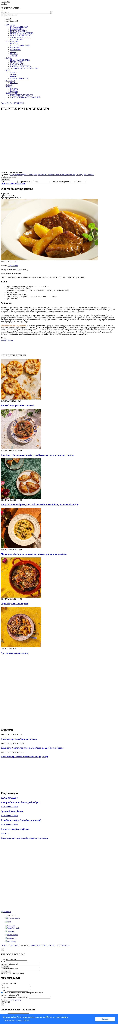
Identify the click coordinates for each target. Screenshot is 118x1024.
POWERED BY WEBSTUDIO (43, 945)
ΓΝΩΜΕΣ (14, 54)
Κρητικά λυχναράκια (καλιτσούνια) (17, 405)
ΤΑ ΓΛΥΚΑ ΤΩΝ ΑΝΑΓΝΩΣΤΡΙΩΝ (24, 68)
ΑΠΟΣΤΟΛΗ (6, 971)
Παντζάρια (79, 175)
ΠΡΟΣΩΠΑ (14, 48)
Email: (3, 961)
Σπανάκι (72, 175)
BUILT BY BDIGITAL (10, 945)
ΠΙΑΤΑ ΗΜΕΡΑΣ (17, 29)
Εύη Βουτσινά (13, 266)
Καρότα (66, 175)
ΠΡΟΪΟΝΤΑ (10, 81)
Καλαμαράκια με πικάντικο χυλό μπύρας (20, 802)
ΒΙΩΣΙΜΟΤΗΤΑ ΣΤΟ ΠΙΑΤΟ (21, 95)
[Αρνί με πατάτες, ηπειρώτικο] (21, 647)
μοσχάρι (4, 340)
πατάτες (10, 340)
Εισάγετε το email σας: (9, 969)
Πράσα (34, 175)
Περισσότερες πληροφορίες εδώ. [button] (17, 1020)
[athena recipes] (12, 935)
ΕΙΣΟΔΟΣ (5, 966)
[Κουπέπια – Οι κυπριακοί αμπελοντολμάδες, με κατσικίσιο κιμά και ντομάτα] (21, 448)
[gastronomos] (11, 938)
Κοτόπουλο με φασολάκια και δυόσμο (19, 739)
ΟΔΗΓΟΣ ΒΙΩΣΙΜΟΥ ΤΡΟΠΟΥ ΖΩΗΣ (25, 97)
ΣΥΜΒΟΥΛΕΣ (15, 50)
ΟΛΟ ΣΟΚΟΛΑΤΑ (17, 64)
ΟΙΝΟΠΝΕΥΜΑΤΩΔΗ (19, 79)
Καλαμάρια (42, 175)
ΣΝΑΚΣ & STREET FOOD (20, 35)
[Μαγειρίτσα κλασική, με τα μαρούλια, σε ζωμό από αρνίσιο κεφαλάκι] (21, 547)
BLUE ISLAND (16, 39)
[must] (8, 922)
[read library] (11, 941)
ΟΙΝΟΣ (13, 72)
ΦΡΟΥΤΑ (5, 834)
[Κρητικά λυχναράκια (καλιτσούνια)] (21, 399)
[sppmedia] (6, 912)
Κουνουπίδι (58, 175)
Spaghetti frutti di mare (12, 811)
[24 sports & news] (13, 918)
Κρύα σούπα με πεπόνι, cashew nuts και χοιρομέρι (24, 756)
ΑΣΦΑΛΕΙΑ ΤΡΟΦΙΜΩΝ (20, 45)
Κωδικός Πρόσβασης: (9, 964)
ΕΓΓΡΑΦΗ (5, 1002)
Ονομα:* (4, 985)
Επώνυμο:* (5, 988)
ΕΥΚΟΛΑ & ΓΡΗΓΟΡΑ (19, 27)
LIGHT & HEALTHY (18, 31)
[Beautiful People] (12, 928)
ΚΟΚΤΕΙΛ (14, 76)
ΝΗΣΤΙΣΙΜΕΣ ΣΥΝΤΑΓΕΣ (20, 37)
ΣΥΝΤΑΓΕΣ (10, 25)
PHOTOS (14, 83)
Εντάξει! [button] (105, 1019)
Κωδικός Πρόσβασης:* (9, 995)
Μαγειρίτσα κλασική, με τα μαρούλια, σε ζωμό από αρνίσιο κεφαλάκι (34, 554)
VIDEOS (9, 85)
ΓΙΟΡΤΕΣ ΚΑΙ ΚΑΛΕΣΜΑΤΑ (21, 33)
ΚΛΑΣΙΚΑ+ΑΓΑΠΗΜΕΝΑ (21, 66)
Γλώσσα (28, 175)
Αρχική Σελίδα (6, 103)
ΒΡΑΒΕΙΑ (9, 87)
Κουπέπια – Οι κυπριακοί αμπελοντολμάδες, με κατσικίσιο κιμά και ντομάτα (37, 455)
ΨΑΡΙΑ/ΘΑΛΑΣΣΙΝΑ (9, 798)
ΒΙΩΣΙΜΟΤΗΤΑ (12, 93)
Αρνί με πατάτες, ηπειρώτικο (14, 653)
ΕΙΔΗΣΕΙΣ (14, 43)
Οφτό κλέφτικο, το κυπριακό (14, 603)
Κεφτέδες (50, 175)
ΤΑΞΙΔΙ (13, 52)
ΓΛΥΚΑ (9, 58)
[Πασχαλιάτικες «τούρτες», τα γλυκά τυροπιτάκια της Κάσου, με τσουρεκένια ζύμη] (21, 498)
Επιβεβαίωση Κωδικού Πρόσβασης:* (14, 997)
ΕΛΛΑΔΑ (14, 91)
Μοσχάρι (21, 175)
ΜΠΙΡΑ (13, 74)
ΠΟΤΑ (8, 70)
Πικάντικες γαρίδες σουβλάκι (15, 829)
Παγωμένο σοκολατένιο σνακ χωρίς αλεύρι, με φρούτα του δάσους (32, 748)
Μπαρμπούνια (89, 175)
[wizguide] (10, 931)
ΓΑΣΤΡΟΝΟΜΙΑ (12, 41)
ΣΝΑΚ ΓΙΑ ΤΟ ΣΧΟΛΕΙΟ (20, 60)
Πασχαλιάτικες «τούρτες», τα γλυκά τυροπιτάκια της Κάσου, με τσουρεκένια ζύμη (40, 504)
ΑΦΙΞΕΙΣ (13, 56)
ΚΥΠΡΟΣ (14, 89)
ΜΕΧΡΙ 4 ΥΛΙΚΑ (16, 62)
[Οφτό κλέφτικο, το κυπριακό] (21, 597)
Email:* (4, 990)
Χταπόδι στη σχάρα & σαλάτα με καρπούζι (21, 820)
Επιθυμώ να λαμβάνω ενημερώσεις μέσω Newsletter (23, 993)
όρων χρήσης (16, 1000)
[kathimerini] (10, 926)
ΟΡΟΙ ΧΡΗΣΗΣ (63, 945)
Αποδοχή (12, 1000)
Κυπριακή (14, 175)
